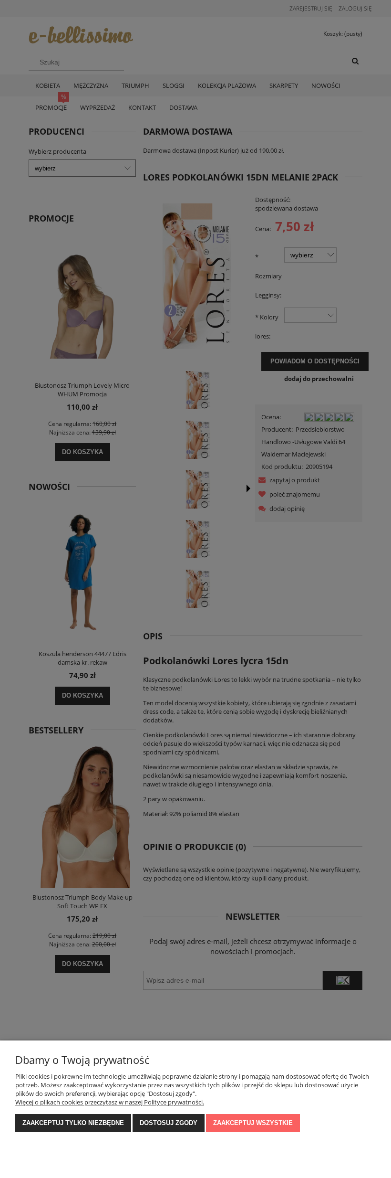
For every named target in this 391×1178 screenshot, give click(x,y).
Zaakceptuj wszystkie (253, 1122)
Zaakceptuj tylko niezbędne (73, 1122)
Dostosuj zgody (168, 1122)
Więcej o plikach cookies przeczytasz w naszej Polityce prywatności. (109, 1102)
